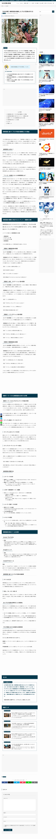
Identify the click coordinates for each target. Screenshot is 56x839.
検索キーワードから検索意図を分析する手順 (16, 117)
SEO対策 (4, 13)
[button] (5, 782)
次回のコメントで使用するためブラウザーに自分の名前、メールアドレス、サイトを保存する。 (20, 826)
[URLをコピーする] (35, 782)
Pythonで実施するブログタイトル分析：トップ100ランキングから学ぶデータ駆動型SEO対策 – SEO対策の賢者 (23, 713)
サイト (5, 821)
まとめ (8, 121)
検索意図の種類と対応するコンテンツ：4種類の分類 (17, 116)
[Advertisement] (20, 97)
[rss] (52, 0)
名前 (5, 812)
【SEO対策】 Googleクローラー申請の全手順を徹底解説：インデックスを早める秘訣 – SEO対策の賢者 (23, 724)
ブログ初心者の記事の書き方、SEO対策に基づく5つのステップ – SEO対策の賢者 (23, 745)
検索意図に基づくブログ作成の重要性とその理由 (17, 114)
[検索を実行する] (53, 12)
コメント (5, 798)
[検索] (53, 0)
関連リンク (9, 123)
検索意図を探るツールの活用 (13, 119)
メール (5, 817)
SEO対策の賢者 (6, 3)
